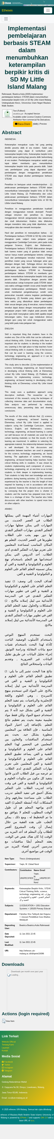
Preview (43, 124)
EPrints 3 (24, 1117)
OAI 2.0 (44, 1117)
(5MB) (28, 124)
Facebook (8, 1062)
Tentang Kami (8, 1045)
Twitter (7, 1065)
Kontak (5, 1050)
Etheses (7, 10)
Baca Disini (23, 124)
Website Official (9, 1042)
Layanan (5, 1048)
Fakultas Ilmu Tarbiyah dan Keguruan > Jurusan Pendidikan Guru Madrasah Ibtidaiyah (36, 917)
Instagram (8, 1067)
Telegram (8, 1071)
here (32, 1121)
